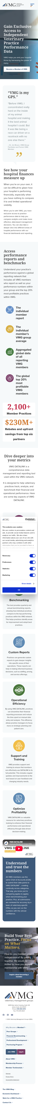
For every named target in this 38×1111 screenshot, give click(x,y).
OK (19, 590)
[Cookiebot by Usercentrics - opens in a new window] (27, 519)
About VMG (10, 1059)
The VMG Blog (8, 1089)
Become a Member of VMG (16, 69)
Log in (21, 1052)
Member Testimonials (14, 1067)
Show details (26, 583)
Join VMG (11, 1052)
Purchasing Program (14, 1044)
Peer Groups (11, 1031)
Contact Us (7, 1102)
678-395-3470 (21, 1009)
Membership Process (14, 1063)
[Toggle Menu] (32, 5)
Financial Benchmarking (16, 1036)
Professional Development (17, 1040)
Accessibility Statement (12, 1080)
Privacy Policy (10, 1077)
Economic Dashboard (11, 1094)
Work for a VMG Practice (12, 1098)
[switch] (33, 562)
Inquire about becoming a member (19, 975)
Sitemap (8, 1073)
